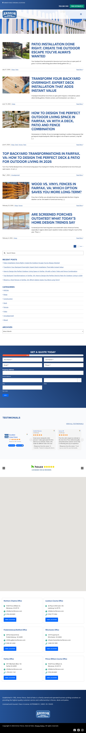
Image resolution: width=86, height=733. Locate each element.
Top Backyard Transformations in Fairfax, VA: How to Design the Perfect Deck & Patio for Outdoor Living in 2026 (41, 157)
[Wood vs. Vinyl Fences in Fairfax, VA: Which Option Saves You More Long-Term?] (16, 190)
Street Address (7, 376)
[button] (4, 468)
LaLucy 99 (61, 431)
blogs (13, 69)
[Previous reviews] (31, 439)
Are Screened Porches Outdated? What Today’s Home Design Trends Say (53, 218)
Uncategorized (15, 175)
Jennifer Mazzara (37, 431)
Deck (16, 144)
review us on (19, 445)
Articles (6, 290)
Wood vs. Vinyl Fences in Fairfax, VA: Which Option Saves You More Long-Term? (56, 187)
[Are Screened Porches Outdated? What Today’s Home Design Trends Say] (16, 220)
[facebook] (75, 730)
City (4, 384)
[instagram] (82, 730)
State (45, 384)
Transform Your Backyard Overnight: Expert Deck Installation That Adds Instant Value (55, 84)
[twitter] (78, 730)
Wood (6, 320)
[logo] (10, 11)
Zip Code (5, 391)
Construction (8, 299)
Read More (79, 69)
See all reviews (12, 445)
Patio (16, 69)
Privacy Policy (40, 726)
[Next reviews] (82, 439)
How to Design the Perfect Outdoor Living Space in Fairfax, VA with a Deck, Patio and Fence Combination (55, 120)
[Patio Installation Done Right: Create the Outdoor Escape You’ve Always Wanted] (16, 50)
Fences (21, 144)
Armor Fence (13, 437)
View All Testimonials (74, 424)
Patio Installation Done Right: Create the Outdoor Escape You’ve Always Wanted (55, 50)
